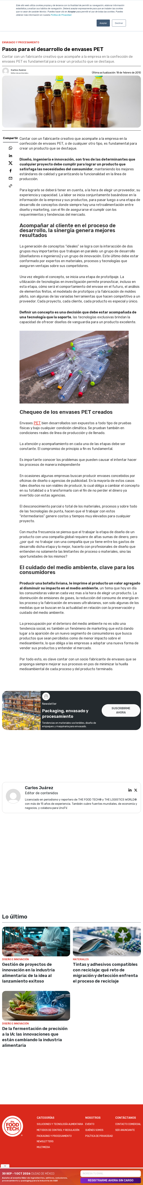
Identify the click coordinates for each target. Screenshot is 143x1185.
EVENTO (89, 1124)
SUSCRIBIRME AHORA (121, 710)
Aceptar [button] (103, 22)
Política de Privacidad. (61, 14)
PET (37, 423)
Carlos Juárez (18, 70)
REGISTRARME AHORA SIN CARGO (110, 1180)
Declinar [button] (119, 22)
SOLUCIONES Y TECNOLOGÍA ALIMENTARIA (60, 1124)
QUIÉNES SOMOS (94, 1130)
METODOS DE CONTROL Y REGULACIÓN (58, 1130)
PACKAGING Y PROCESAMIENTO (54, 1136)
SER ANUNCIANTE (125, 1130)
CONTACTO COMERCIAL (128, 1124)
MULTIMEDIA (43, 1147)
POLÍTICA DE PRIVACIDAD (99, 1136)
